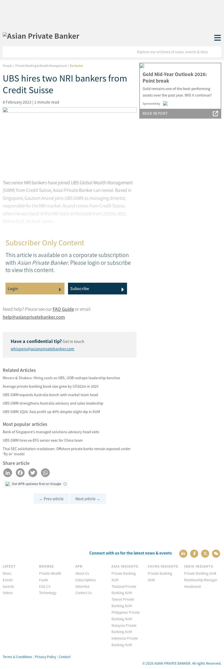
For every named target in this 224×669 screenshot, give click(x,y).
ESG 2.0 (45, 586)
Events (8, 579)
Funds (43, 579)
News (7, 573)
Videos (8, 592)
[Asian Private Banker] (41, 35)
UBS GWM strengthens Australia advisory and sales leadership (53, 403)
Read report (155, 113)
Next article (87, 498)
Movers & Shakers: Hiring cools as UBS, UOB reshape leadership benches (61, 377)
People (7, 66)
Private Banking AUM (200, 573)
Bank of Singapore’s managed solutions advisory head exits (51, 431)
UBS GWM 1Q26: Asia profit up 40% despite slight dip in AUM (51, 411)
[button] (65, 484)
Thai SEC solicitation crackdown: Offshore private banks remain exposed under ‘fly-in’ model (67, 451)
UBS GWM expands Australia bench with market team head (50, 394)
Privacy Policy (45, 656)
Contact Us (83, 592)
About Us (82, 573)
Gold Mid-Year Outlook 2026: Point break (175, 77)
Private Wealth (50, 573)
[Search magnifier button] (215, 51)
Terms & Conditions (17, 656)
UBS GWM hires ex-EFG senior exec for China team (43, 440)
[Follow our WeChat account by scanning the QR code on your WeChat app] (216, 553)
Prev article (51, 498)
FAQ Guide (63, 309)
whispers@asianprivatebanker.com (42, 348)
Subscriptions (85, 579)
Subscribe (79, 288)
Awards (8, 586)
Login (13, 288)
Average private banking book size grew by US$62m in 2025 (51, 386)
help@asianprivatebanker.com (34, 317)
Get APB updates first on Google (36, 484)
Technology (47, 592)
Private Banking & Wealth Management (41, 66)
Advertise (82, 586)
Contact (64, 656)
